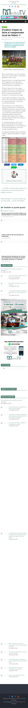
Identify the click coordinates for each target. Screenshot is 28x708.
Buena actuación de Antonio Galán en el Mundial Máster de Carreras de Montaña (14, 214)
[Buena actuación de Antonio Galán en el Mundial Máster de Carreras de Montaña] (7, 211)
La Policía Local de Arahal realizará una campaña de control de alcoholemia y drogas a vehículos (13, 190)
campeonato (5, 39)
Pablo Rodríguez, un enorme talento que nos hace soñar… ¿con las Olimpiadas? (13, 200)
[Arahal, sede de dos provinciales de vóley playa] (14, 220)
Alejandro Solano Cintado (19, 37)
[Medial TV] (2, 21)
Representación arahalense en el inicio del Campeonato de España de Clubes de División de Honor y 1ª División (13, 258)
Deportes (5, 27)
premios (10, 39)
